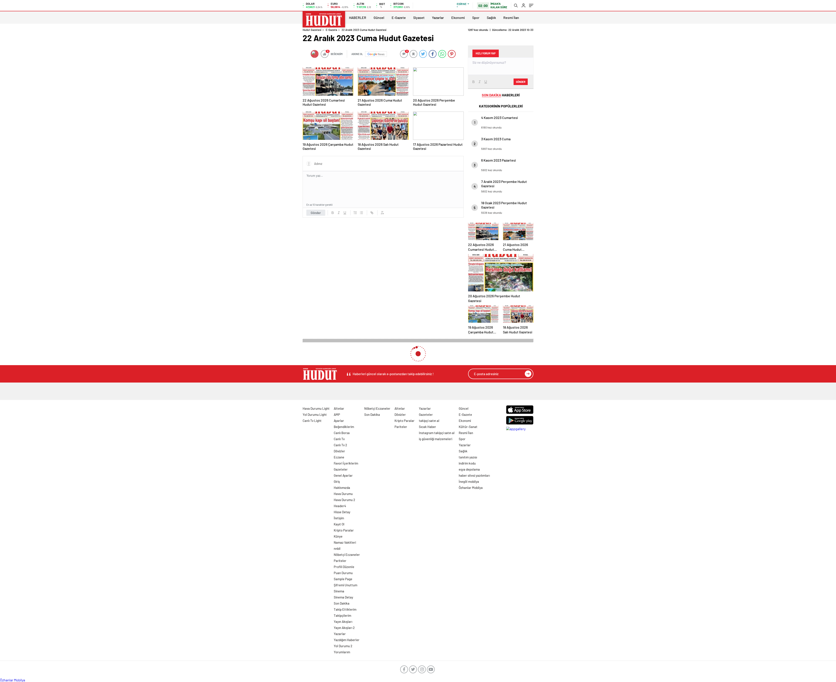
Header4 (340, 506)
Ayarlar (339, 421)
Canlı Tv (339, 439)
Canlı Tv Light (312, 421)
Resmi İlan (511, 17)
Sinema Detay (343, 597)
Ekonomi (458, 17)
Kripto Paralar (344, 530)
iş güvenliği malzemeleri (435, 439)
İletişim (339, 518)
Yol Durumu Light (315, 414)
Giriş (337, 481)
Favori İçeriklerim (346, 463)
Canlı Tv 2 (340, 445)
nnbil (337, 548)
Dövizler (339, 451)
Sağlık (491, 17)
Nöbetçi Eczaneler (347, 555)
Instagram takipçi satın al (437, 433)
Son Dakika (341, 603)
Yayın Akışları (343, 621)
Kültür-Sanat (468, 427)
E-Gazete (399, 17)
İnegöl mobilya (469, 481)
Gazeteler (341, 469)
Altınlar (339, 408)
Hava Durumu (343, 494)
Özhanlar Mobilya (471, 488)
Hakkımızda (342, 488)
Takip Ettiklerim (345, 609)
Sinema (339, 591)
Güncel (379, 17)
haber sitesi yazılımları (474, 475)
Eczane (339, 457)
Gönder (316, 213)
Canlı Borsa (342, 433)
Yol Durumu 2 (343, 646)
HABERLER (357, 17)
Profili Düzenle (344, 567)
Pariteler (340, 561)
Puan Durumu (343, 573)
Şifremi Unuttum (345, 585)
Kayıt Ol (339, 524)
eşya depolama (469, 469)
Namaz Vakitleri (345, 542)
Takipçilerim (342, 615)
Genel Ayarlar (343, 475)
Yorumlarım (342, 652)
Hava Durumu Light (316, 408)
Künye (338, 536)
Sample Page (343, 579)
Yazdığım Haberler (346, 640)
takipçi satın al (429, 421)
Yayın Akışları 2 (344, 628)
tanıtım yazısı (468, 457)
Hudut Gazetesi (312, 30)
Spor (475, 17)
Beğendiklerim (344, 427)
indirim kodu (467, 463)
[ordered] (355, 212)
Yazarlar (438, 17)
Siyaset (419, 17)
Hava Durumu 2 (344, 500)
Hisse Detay (342, 512)
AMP (337, 414)
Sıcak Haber (427, 427)
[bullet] (361, 212)
